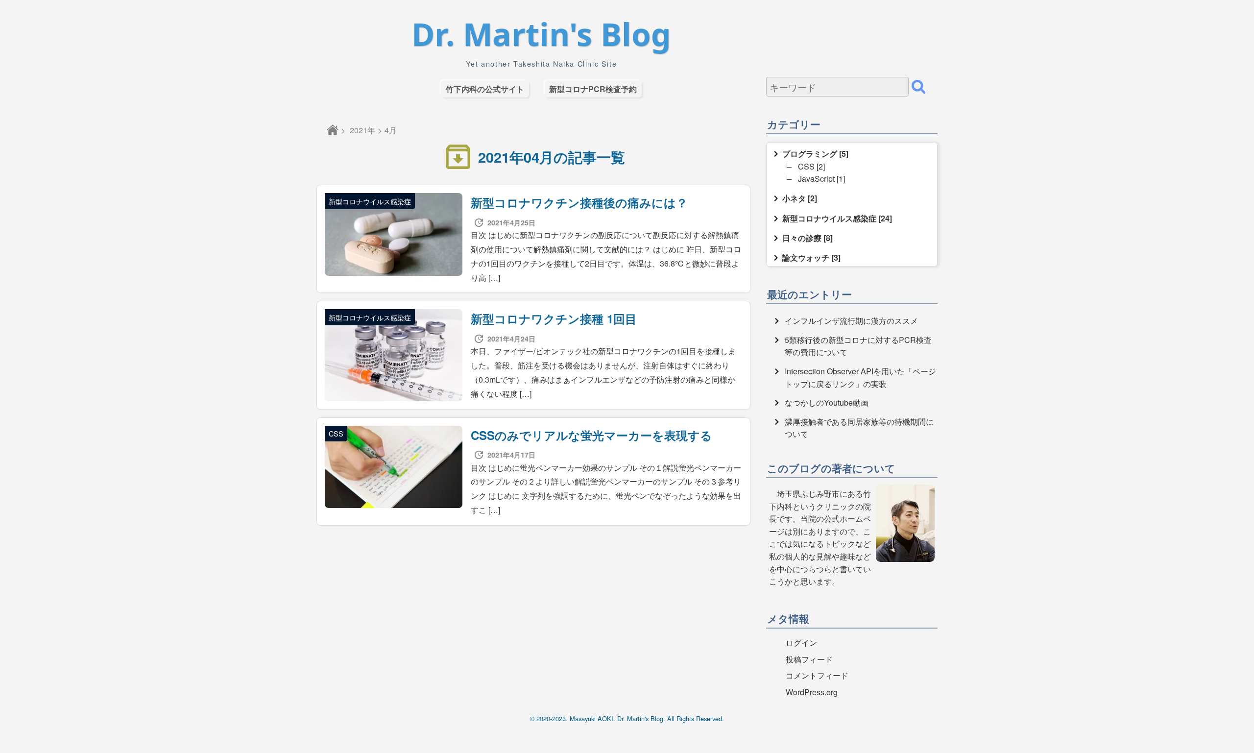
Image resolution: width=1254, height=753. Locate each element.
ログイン (801, 642)
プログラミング (809, 153)
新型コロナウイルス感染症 (829, 218)
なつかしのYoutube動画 (826, 402)
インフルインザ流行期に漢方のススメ (851, 320)
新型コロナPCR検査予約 (593, 89)
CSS (806, 166)
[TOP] (332, 130)
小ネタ (794, 198)
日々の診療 (801, 237)
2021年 (362, 130)
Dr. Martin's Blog (541, 34)
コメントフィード (817, 675)
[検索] (919, 87)
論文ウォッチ (805, 257)
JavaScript (816, 178)
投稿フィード (809, 659)
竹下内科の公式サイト (485, 89)
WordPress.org (812, 692)
